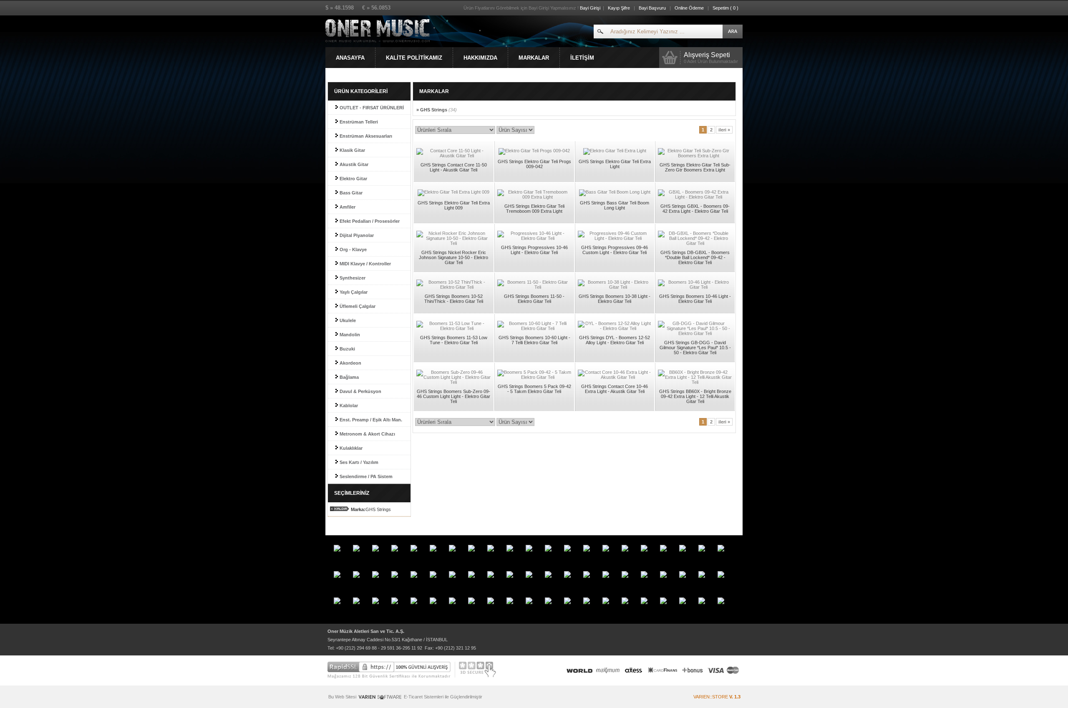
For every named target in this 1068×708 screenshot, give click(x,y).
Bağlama (348, 377)
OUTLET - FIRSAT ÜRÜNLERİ (371, 107)
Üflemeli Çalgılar (356, 306)
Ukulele (347, 320)
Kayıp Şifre (619, 7)
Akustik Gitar (353, 164)
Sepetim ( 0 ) (725, 7)
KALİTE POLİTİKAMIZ (414, 58)
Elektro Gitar (352, 178)
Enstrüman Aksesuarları (365, 136)
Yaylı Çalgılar (353, 292)
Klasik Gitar (351, 150)
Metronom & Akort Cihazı (366, 433)
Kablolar (348, 405)
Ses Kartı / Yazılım (358, 462)
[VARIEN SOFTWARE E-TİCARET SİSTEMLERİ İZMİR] (380, 698)
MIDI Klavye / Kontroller (364, 263)
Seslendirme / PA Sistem (365, 476)
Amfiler (346, 206)
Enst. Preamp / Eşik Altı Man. (370, 419)
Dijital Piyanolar (356, 235)
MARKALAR (534, 58)
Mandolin (349, 334)
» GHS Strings (436, 109)
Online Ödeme (689, 7)
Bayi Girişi (590, 7)
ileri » (724, 129)
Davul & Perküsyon (359, 391)
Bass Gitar (350, 192)
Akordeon (349, 362)
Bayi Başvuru (653, 7)
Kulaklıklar (350, 448)
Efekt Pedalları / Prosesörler (369, 221)
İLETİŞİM (582, 58)
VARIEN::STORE (717, 696)
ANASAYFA (350, 58)
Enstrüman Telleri (358, 121)
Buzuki (346, 348)
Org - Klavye (352, 249)
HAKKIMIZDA (480, 58)
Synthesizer (351, 277)
